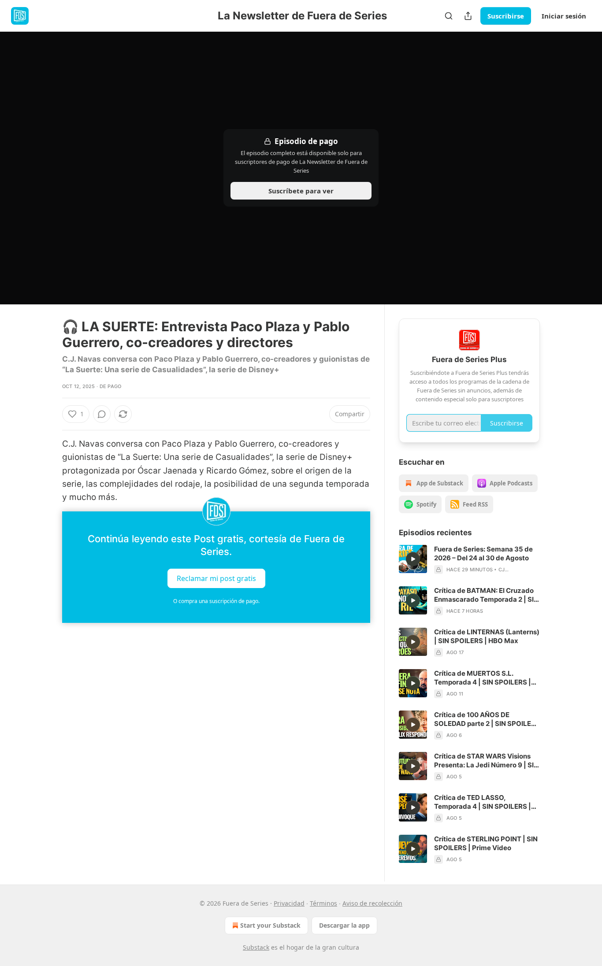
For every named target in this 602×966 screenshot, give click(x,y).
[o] (413, 559)
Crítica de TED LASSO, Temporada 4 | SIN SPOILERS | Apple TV (482, 802)
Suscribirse (505, 15)
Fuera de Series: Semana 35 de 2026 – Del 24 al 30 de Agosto (483, 553)
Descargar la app (344, 925)
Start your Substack (270, 925)
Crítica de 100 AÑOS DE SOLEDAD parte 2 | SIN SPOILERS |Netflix (487, 719)
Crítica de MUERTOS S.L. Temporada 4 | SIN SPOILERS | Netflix (482, 678)
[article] (469, 559)
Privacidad (289, 903)
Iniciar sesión (564, 15)
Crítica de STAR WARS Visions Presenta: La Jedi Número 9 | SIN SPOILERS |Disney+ (486, 761)
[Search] (448, 16)
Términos (323, 903)
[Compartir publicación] (468, 16)
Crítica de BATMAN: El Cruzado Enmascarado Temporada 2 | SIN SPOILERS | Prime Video (486, 595)
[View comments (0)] (102, 414)
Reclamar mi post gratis (216, 578)
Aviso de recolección (372, 903)
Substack (256, 947)
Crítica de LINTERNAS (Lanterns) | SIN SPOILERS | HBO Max (486, 636)
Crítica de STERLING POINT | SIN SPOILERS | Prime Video (486, 843)
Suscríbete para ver (301, 190)
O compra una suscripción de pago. (216, 601)
